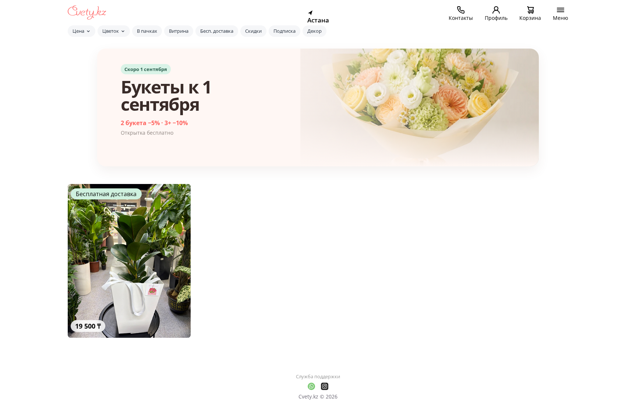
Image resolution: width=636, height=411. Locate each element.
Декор (314, 31)
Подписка (284, 31)
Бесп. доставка (216, 31)
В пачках (147, 31)
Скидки (253, 31)
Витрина (178, 31)
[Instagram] (324, 386)
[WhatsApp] (311, 386)
